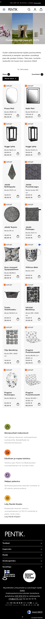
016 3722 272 (20, 596)
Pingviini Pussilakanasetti (33, 351)
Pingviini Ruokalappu (9, 394)
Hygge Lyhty (9, 146)
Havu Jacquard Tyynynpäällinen (11, 268)
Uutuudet (34, 3)
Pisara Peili (9, 108)
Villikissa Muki (32, 267)
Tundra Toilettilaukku (10, 308)
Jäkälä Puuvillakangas (32, 186)
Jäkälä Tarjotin (10, 227)
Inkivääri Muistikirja (30, 308)
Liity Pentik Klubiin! (12, 517)
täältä (22, 590)
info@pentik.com (15, 599)
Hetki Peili (30, 108)
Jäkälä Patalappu (30, 228)
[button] (4, 9)
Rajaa (5, 74)
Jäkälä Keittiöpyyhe (9, 186)
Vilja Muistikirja (11, 350)
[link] (35, 9)
